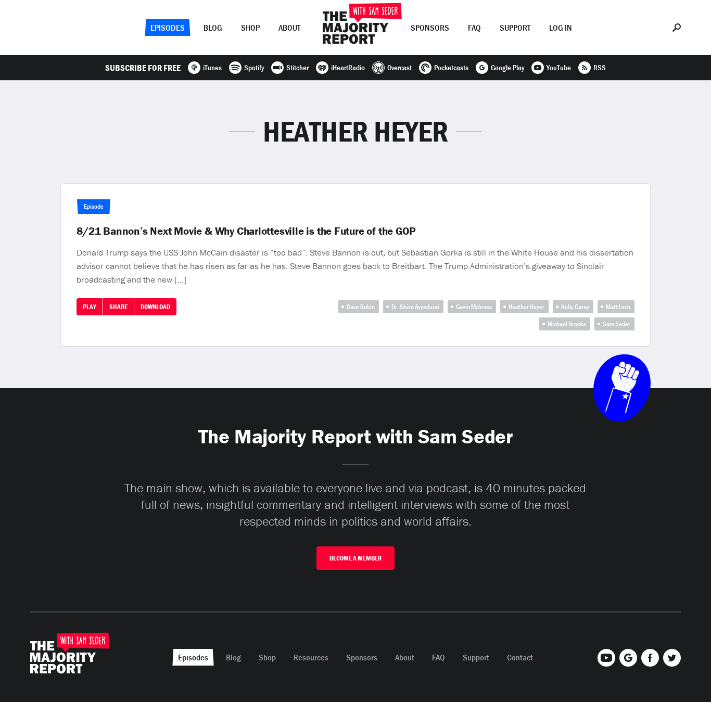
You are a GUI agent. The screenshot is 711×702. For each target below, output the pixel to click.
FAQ (474, 27)
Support (515, 27)
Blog (213, 27)
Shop (250, 27)
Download (155, 306)
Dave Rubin (361, 306)
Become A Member (355, 558)
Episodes (167, 27)
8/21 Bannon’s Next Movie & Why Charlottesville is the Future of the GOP (246, 231)
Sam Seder (616, 324)
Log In (560, 27)
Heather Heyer (526, 306)
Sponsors (430, 27)
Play (89, 306)
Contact (520, 657)
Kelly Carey (575, 306)
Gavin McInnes (474, 306)
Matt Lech (618, 306)
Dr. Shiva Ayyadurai (415, 306)
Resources (311, 657)
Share (118, 306)
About (289, 27)
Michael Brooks (567, 324)
